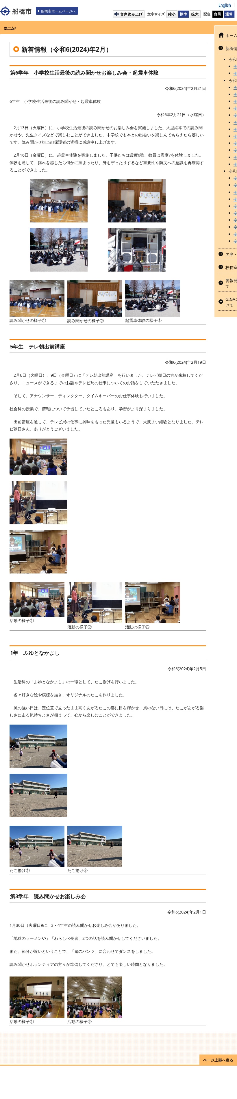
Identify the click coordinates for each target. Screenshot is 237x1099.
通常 (229, 14)
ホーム (9, 27)
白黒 (217, 14)
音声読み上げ (131, 14)
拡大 (195, 14)
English (225, 5)
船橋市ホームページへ (58, 11)
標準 (183, 14)
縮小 (172, 14)
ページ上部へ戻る (218, 1060)
